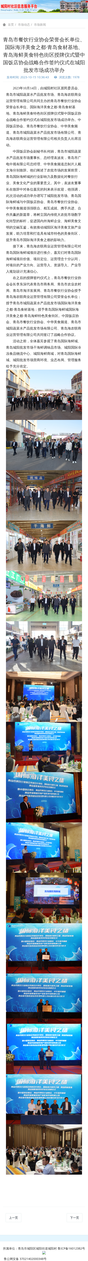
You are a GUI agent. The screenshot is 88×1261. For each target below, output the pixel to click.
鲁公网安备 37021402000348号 (25, 1259)
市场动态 (24, 24)
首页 (11, 24)
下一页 (74, 1218)
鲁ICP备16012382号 (71, 1248)
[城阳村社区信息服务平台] (21, 6)
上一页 (13, 1218)
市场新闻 (40, 24)
